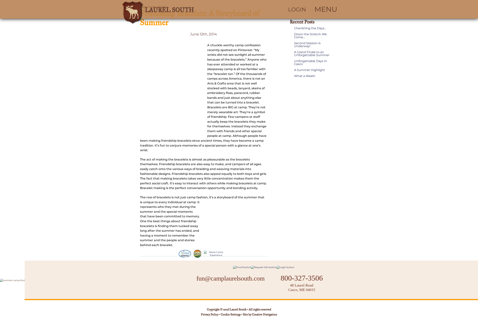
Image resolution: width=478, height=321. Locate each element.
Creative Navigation (264, 314)
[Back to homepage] (175, 9)
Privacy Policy (209, 314)
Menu (325, 9)
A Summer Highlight (309, 70)
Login (297, 9)
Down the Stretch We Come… (310, 36)
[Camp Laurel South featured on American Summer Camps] (197, 254)
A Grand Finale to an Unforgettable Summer (311, 54)
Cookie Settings (231, 314)
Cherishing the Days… (310, 28)
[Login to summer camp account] (285, 267)
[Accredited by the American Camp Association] (185, 253)
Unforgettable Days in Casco (310, 63)
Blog (240, 290)
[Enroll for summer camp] (242, 267)
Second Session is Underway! (307, 45)
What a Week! (304, 76)
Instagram (228, 290)
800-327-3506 (302, 278)
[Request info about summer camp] (264, 267)
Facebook (219, 290)
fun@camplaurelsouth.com (230, 278)
